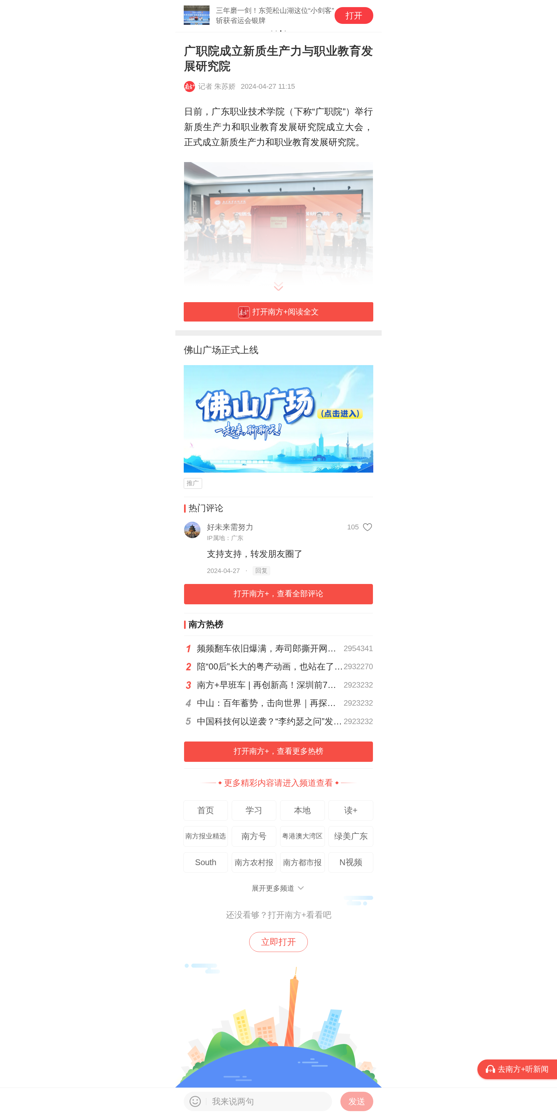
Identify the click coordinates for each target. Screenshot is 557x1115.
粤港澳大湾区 (302, 836)
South (205, 862)
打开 (354, 15)
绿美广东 (351, 836)
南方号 (254, 836)
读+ (350, 810)
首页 (205, 810)
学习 (254, 810)
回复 (261, 570)
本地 (302, 810)
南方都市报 (302, 862)
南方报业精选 (205, 836)
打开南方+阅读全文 (285, 311)
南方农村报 (254, 862)
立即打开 (278, 942)
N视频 (350, 862)
